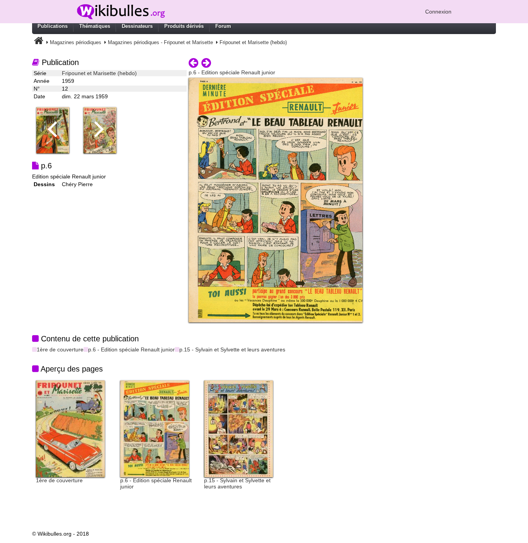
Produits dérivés (184, 26)
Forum (223, 26)
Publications (52, 26)
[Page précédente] (193, 63)
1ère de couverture (60, 349)
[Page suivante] (206, 63)
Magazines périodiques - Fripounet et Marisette (160, 42)
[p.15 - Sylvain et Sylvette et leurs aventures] (238, 428)
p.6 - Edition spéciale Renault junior (131, 349)
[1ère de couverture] (70, 428)
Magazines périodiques (75, 42)
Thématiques (94, 26)
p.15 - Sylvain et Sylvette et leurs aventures (232, 349)
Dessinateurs (137, 26)
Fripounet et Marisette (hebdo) (253, 42)
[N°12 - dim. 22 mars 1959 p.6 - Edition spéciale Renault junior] (276, 200)
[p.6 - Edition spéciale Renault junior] (154, 428)
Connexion (438, 12)
